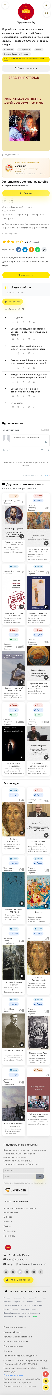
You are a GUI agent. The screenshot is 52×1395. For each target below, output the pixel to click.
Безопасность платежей (15, 1341)
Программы (9, 1235)
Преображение (9, 1317)
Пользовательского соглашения (19, 1386)
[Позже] (12, 201)
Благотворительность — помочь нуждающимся (19, 1210)
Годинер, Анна (37, 214)
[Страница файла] (28, 322)
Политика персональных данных (20, 1355)
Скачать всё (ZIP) (16, 309)
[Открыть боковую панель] (46, 5)
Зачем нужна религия (29, 1309)
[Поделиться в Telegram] (25, 249)
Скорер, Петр (22, 214)
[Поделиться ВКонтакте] (18, 249)
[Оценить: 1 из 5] (4, 242)
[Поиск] (46, 13)
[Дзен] (26, 1272)
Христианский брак (11, 1305)
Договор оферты (12, 1332)
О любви (38, 1302)
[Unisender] (15, 1190)
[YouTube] (33, 1272)
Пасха (25, 1298)
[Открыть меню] (5, 5)
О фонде (7, 1216)
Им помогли (9, 1231)
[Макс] (20, 1272)
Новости (7, 1221)
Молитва (7, 1302)
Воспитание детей (28, 1305)
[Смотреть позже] (18, 322)
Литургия (16, 1302)
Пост (44, 1298)
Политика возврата (13, 1346)
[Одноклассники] (40, 1272)
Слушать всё (14, 301)
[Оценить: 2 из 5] (8, 242)
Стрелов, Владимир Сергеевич (17, 207)
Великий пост (34, 1298)
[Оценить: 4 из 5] (17, 242)
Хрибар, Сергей (9, 218)
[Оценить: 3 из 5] (13, 242)
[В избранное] (5, 201)
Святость (29, 1302)
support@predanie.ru (26, 1264)
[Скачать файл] (33, 322)
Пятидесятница (24, 1317)
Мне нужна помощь (20, 1279)
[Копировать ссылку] (44, 249)
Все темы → (37, 1317)
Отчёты (7, 1226)
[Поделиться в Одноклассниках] (31, 249)
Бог (23, 1302)
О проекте (8, 1351)
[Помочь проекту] (46, 1374)
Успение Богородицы (31, 1313)
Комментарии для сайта (36, 476)
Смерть (40, 1305)
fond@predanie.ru (17, 1259)
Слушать (28, 193)
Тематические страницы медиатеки (27, 1291)
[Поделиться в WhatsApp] (37, 249)
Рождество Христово (12, 1298)
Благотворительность (16, 1201)
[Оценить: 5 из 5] (21, 242)
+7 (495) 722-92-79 (18, 1255)
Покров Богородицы (11, 1313)
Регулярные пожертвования (17, 1336)
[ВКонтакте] (6, 1272)
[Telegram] (13, 1272)
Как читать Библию (11, 1309)
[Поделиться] (23, 322)
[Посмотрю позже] (21, 495)
